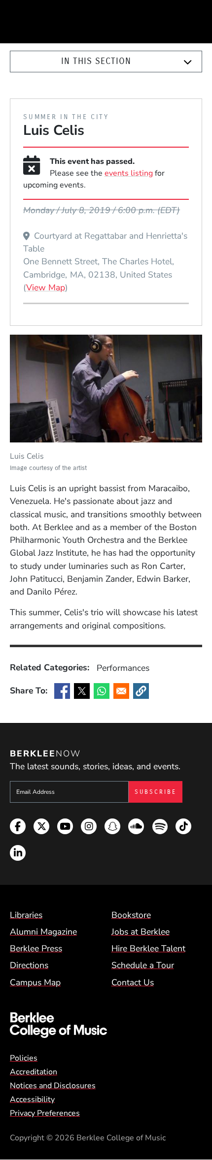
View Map (45, 287)
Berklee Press (36, 948)
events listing (129, 173)
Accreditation (33, 1071)
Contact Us (132, 982)
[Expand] (188, 62)
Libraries (26, 915)
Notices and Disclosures (53, 1085)
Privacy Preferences (45, 1113)
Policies (23, 1058)
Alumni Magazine (43, 932)
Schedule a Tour (142, 965)
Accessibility (32, 1099)
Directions (29, 965)
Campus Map (35, 982)
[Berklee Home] (106, 1025)
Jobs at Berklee (140, 932)
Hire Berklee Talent (148, 948)
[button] (141, 691)
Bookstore (131, 915)
